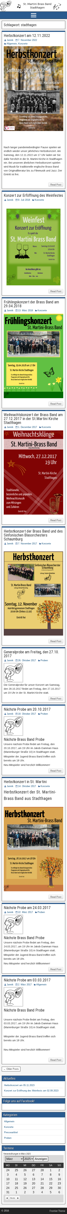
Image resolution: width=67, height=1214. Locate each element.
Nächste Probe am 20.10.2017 (27, 709)
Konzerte (23, 43)
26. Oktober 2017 (27, 660)
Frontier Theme (57, 1211)
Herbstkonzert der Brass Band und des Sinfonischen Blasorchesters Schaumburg (33, 535)
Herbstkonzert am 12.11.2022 (27, 35)
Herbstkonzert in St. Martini (25, 781)
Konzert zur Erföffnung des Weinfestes (33, 195)
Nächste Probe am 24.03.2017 (27, 907)
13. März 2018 (25, 310)
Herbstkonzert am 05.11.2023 (19, 1085)
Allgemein (12, 43)
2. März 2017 (25, 984)
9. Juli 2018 (24, 200)
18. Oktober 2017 (27, 713)
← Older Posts (11, 1069)
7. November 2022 (27, 40)
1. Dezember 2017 (27, 427)
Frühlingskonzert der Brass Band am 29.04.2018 (31, 304)
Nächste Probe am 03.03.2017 (27, 980)
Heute (12, 1198)
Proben (44, 660)
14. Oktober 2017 (27, 786)
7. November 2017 (27, 543)
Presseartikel (11, 1132)
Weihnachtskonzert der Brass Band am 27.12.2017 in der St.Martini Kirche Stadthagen (33, 418)
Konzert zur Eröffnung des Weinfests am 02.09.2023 (31, 1090)
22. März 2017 (25, 912)
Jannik (10, 40)
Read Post (55, 184)
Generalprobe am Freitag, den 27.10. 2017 (31, 654)
